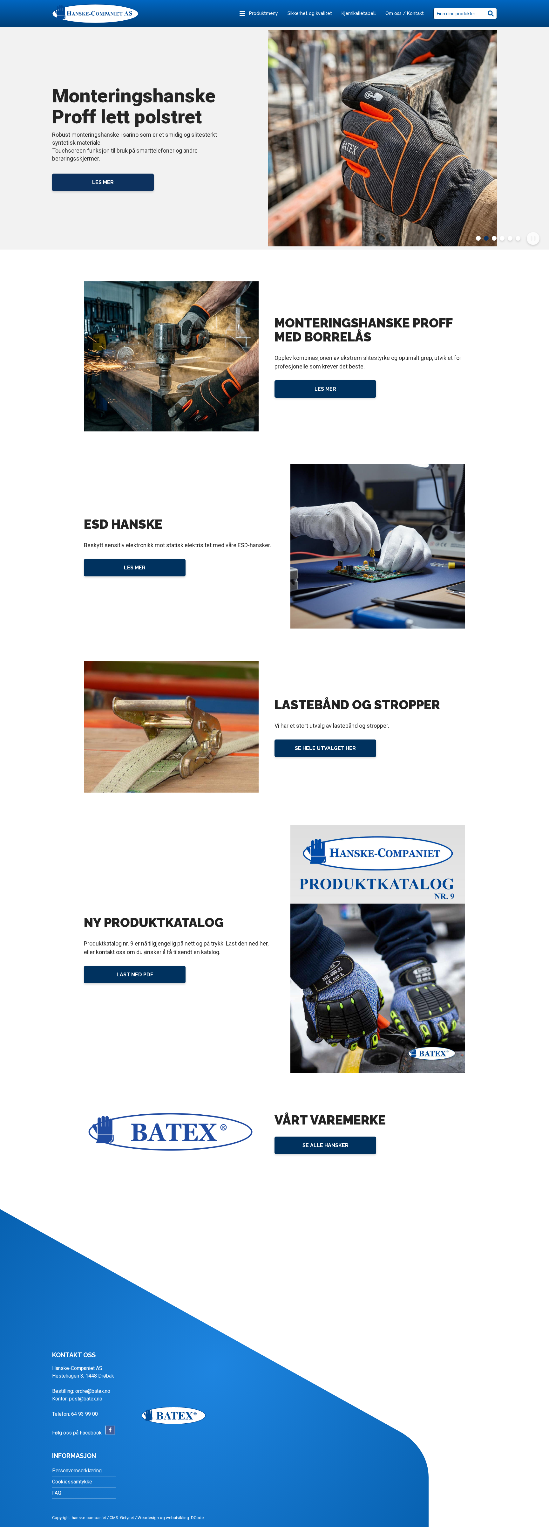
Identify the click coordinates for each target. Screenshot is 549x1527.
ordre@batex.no (92, 1391)
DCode (197, 1517)
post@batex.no (85, 1399)
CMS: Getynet (122, 1517)
